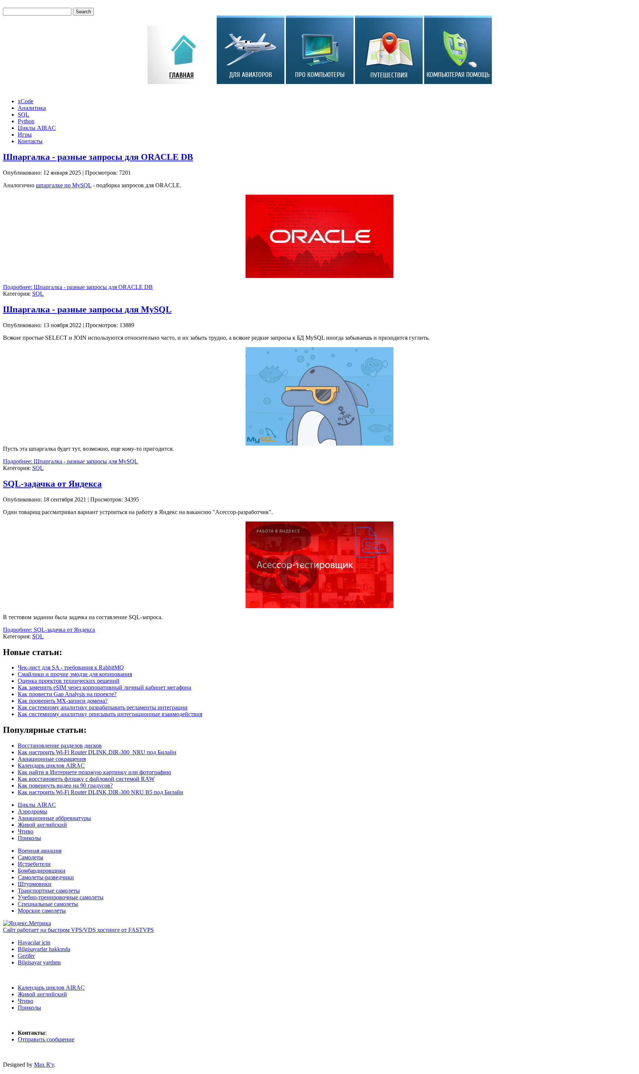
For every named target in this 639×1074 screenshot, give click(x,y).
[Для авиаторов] (250, 82)
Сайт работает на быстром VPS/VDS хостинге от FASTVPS (78, 930)
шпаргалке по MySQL (63, 185)
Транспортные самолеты (49, 890)
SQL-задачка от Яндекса (52, 484)
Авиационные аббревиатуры (54, 818)
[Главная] (181, 82)
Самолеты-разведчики (46, 877)
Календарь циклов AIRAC (51, 987)
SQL (23, 114)
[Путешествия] (389, 82)
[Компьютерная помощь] (458, 82)
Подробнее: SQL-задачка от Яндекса (49, 630)
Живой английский (42, 825)
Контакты (30, 141)
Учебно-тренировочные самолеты (61, 897)
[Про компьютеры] (320, 82)
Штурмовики (34, 884)
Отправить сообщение (46, 1039)
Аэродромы (32, 811)
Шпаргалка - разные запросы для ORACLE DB (98, 157)
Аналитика (32, 108)
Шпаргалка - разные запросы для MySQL (87, 309)
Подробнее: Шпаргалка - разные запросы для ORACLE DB (78, 287)
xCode (25, 101)
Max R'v (44, 1064)
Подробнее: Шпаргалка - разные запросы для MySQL (70, 461)
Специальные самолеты (48, 904)
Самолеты (30, 857)
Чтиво (25, 831)
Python (26, 121)
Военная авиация (39, 851)
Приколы (29, 838)
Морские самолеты (42, 910)
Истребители (34, 864)
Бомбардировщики (41, 870)
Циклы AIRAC (37, 128)
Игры (25, 134)
